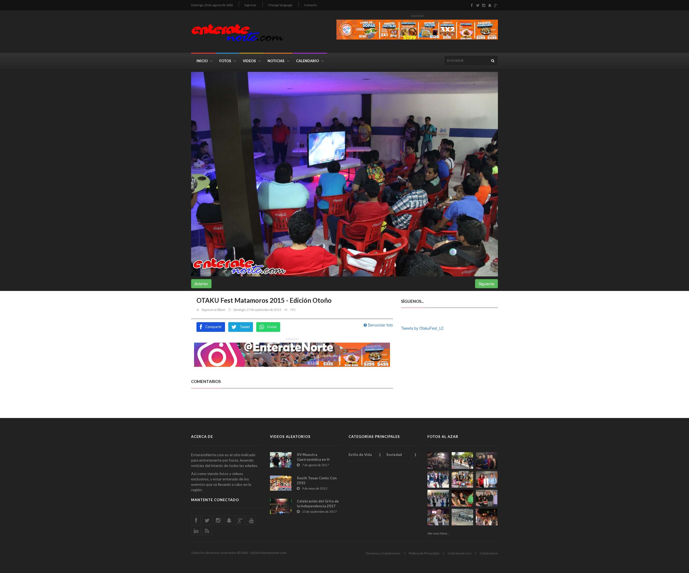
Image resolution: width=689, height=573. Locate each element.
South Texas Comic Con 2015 (317, 480)
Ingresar (250, 5)
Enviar (272, 327)
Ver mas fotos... (438, 533)
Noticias (276, 61)
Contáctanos (489, 553)
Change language (280, 5)
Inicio (202, 61)
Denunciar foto (380, 325)
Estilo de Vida (365, 454)
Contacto (310, 5)
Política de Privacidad (424, 553)
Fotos (225, 61)
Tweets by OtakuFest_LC (422, 328)
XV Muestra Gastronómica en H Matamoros (313, 459)
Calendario (307, 61)
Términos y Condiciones (382, 553)
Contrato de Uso (459, 553)
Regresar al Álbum (213, 310)
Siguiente (486, 283)
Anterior (201, 283)
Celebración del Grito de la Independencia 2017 (318, 503)
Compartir (213, 327)
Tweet (245, 327)
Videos (249, 61)
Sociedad (401, 454)
